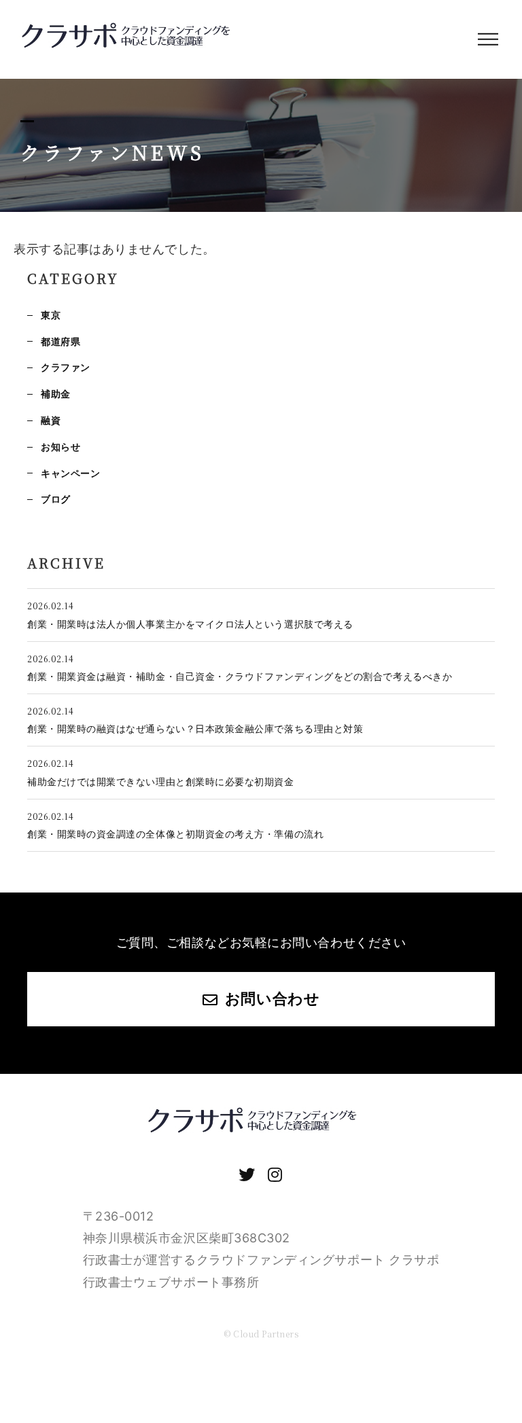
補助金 (56, 393)
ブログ (56, 499)
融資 (50, 420)
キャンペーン (70, 473)
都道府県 (60, 341)
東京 (50, 315)
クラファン (65, 367)
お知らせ (60, 446)
